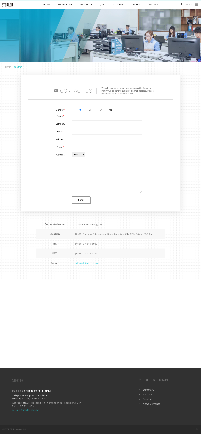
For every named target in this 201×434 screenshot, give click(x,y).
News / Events (151, 403)
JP (192, 4)
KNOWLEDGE (65, 4)
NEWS (120, 4)
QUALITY (105, 4)
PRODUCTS (86, 4)
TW (186, 4)
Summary (148, 389)
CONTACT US (76, 91)
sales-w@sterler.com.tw (86, 263)
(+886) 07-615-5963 (86, 243)
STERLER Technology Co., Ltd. (91, 224)
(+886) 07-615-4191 (86, 253)
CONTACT (153, 4)
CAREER (135, 4)
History (147, 394)
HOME (8, 67)
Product (147, 399)
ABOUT (46, 4)
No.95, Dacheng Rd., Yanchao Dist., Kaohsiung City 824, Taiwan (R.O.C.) (113, 233)
